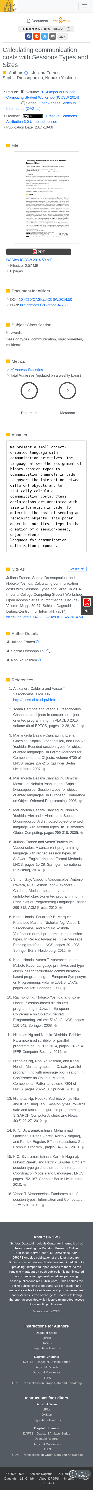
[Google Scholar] (82, 726)
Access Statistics (28, 370)
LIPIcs (46, 1337)
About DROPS (49, 1478)
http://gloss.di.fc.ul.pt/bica (34, 700)
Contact (48, 1483)
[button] (62, 36)
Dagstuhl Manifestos (47, 1372)
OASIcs (47, 1343)
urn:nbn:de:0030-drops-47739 (43, 305)
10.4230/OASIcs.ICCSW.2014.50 (45, 299)
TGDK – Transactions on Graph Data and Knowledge (46, 1383)
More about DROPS (46, 1311)
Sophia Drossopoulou (23, 77)
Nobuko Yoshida (60, 77)
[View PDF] (46, 197)
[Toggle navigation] (84, 6)
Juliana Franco (46, 72)
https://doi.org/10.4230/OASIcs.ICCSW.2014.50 (44, 617)
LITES (46, 1377)
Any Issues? (83, 1474)
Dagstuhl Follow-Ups (46, 1348)
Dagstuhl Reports (46, 1367)
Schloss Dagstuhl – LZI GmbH (50, 1473)
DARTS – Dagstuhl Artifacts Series (46, 1361)
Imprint (69, 1478)
